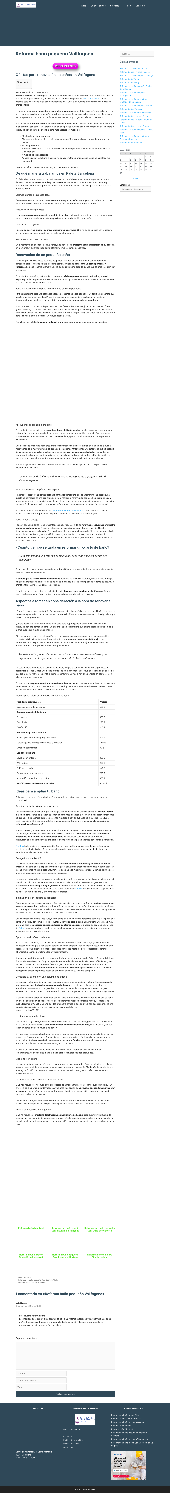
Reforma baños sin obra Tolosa (134, 126)
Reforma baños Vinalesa (131, 109)
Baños (20, 1277)
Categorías (125, 185)
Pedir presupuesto (71, 1429)
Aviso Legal (68, 1447)
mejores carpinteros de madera (67, 510)
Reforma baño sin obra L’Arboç (134, 116)
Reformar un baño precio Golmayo (135, 112)
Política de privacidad (73, 1440)
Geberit (22, 928)
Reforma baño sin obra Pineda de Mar (99, 1255)
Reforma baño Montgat (31, 1228)
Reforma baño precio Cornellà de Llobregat (31, 1255)
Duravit (78, 888)
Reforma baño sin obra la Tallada (32, 1283)
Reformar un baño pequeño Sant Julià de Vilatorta (99, 1229)
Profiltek (20, 846)
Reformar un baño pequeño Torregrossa (129, 1439)
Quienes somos (98, 6)
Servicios (114, 6)
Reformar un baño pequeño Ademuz (136, 105)
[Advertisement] (85, 29)
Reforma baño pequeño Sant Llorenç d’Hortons (65, 1255)
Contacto (140, 6)
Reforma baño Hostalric (131, 142)
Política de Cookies (72, 1443)
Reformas (28, 1277)
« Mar (136, 178)
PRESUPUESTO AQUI (25, 1458)
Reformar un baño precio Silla (133, 68)
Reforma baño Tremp (129, 79)
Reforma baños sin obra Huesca (135, 72)
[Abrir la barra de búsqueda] (150, 5)
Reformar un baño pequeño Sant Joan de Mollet (38, 1280)
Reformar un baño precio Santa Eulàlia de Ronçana (65, 1229)
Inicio (83, 6)
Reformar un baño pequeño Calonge (136, 75)
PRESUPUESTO (65, 66)
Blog (129, 6)
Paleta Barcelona (91, 98)
